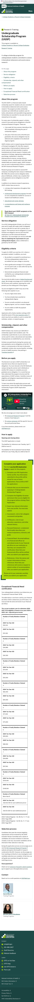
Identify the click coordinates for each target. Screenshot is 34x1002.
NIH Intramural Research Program (16, 848)
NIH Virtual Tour (6, 984)
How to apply (8, 88)
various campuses (12, 421)
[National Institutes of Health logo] (17, 6)
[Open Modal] (27, 216)
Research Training (7, 48)
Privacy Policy (6, 993)
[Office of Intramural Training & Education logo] (7, 11)
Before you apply (9, 85)
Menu (30, 11)
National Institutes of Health (10, 978)
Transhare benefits (7, 352)
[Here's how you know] (17, 2)
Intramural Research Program (15, 416)
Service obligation (9, 74)
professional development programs (15, 193)
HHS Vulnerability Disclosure (10, 998)
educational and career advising (14, 201)
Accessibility (5, 990)
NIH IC (16, 418)
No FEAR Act (5, 996)
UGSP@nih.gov (6, 428)
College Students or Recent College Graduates (15, 45)
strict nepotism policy (21, 315)
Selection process (9, 94)
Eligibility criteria (9, 77)
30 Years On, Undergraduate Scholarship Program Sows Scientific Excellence (17, 215)
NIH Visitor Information (8, 981)
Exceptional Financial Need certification (17, 91)
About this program (10, 71)
